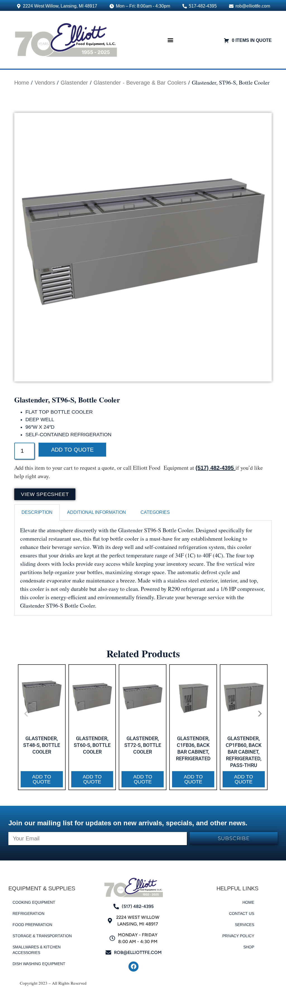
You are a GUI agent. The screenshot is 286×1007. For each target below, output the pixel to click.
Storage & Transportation (42, 936)
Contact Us (241, 913)
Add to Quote (72, 450)
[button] (170, 39)
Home (21, 83)
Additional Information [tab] (96, 512)
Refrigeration (28, 913)
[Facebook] (133, 967)
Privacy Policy (238, 936)
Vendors (45, 83)
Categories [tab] (155, 512)
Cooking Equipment (34, 902)
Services (244, 924)
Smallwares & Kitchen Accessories (37, 950)
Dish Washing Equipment (39, 964)
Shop (248, 947)
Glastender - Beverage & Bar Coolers (140, 83)
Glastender (74, 83)
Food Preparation (32, 924)
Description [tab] (37, 512)
